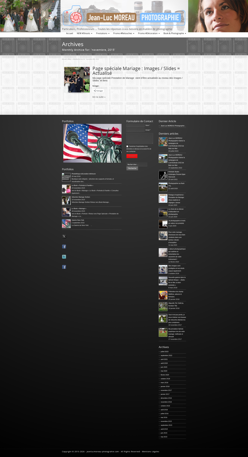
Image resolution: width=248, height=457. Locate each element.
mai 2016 (164, 417)
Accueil (69, 33)
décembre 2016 (166, 398)
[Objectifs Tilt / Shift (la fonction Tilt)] (163, 306)
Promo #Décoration (148, 33)
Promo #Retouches (122, 33)
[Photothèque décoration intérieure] (66, 177)
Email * (148, 130)
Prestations (101, 33)
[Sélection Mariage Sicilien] (66, 200)
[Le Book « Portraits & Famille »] (66, 189)
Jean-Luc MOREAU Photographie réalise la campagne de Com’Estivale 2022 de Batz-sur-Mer (176, 160)
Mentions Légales (150, 451)
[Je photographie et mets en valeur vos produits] (163, 224)
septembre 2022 (166, 355)
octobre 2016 (165, 406)
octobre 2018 (165, 379)
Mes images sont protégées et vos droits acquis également (176, 268)
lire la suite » (99, 97)
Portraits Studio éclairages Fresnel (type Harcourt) (176, 174)
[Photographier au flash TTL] (163, 187)
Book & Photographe (174, 33)
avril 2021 (164, 359)
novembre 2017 (166, 390)
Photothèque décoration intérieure (84, 174)
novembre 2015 (166, 421)
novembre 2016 (166, 402)
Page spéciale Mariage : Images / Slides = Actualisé (136, 70)
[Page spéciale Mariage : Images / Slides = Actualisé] (77, 80)
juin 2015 (164, 433)
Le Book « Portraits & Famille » (82, 185)
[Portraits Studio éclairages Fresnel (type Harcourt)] (163, 175)
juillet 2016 (164, 414)
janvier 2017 (165, 394)
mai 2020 (164, 371)
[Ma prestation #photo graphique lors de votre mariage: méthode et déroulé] (163, 332)
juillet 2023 (164, 352)
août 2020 (164, 363)
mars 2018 (164, 383)
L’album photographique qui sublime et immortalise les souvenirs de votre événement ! (177, 254)
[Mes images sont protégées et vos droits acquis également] (163, 269)
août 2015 (164, 429)
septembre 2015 (166, 425)
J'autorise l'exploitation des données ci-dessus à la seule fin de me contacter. (138, 148)
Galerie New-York (78, 220)
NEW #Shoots (83, 33)
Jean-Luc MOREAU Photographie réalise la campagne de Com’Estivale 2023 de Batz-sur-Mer (176, 143)
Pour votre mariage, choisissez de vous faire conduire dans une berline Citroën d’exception (176, 237)
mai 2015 (164, 437)
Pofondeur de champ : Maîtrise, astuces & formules (176, 294)
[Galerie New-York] (92, 162)
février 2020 (165, 375)
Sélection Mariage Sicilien (81, 197)
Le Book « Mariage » (79, 208)
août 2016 (164, 410)
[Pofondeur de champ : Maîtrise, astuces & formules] (163, 295)
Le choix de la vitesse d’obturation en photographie (176, 211)
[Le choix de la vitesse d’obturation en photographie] (163, 212)
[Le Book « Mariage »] (66, 212)
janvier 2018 (165, 386)
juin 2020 (164, 367)
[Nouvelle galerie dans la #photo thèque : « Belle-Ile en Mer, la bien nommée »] (163, 281)
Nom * (148, 125)
